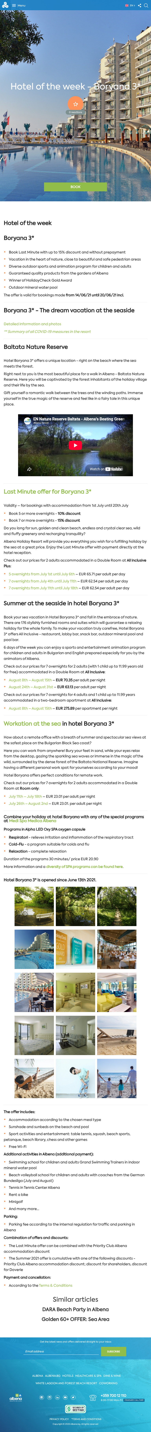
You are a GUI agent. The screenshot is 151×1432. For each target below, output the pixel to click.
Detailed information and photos (32, 324)
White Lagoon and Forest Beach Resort (66, 1383)
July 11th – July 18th (25, 796)
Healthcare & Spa (88, 1376)
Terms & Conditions (55, 1285)
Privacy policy (59, 1419)
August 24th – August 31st (31, 687)
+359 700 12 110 (113, 1395)
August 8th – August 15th (30, 680)
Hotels (67, 1376)
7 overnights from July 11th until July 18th (43, 588)
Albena (37, 1376)
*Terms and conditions (86, 1419)
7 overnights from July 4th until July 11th (43, 581)
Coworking (108, 1383)
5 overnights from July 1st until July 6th (42, 574)
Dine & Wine (112, 1376)
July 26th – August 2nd (28, 803)
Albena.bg (52, 1376)
